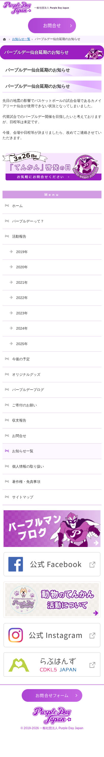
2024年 (22, 328)
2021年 (22, 282)
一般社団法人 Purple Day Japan (61, 728)
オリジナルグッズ (26, 374)
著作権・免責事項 (26, 482)
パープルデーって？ (28, 221)
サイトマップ (22, 497)
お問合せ (19, 436)
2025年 (22, 344)
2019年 (22, 252)
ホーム (17, 206)
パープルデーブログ (28, 390)
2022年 (22, 298)
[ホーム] (5, 39)
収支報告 (19, 420)
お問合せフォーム (52, 695)
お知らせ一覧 (22, 451)
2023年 (22, 313)
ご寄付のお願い (24, 405)
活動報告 (19, 236)
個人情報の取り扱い (28, 466)
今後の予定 (21, 359)
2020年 (22, 267)
